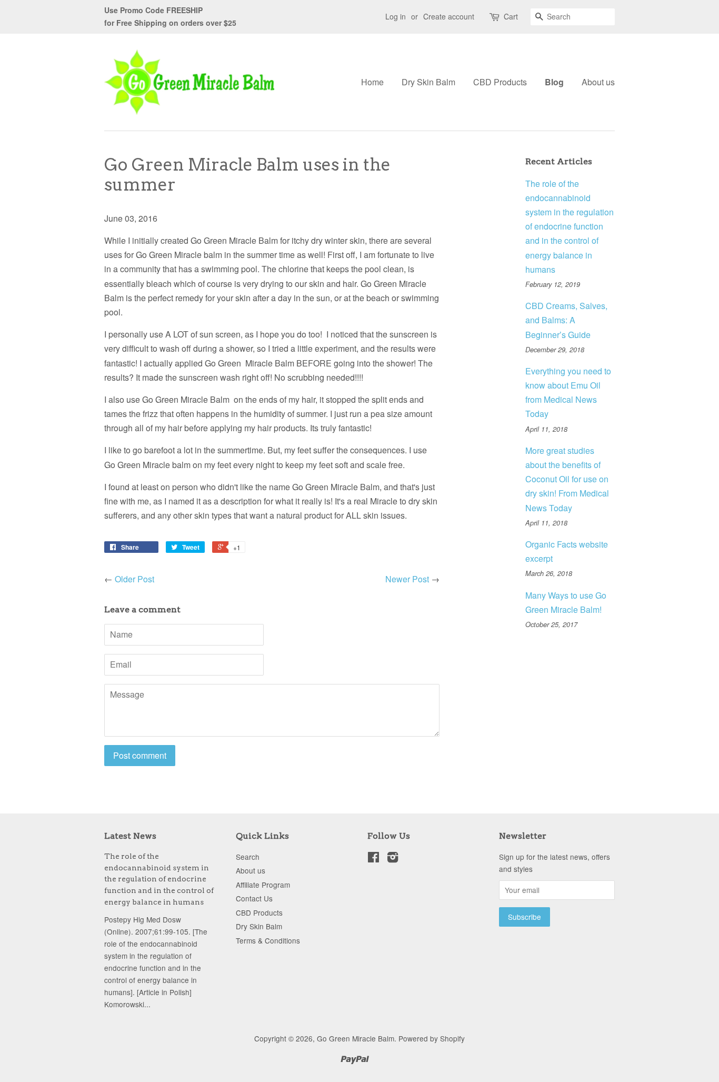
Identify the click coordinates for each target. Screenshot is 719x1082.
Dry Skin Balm (428, 82)
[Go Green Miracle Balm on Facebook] (373, 858)
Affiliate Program (263, 884)
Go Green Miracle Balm (355, 1038)
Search (247, 856)
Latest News (130, 836)
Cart (511, 16)
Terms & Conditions (268, 940)
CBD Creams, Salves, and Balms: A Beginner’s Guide (566, 320)
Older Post (134, 579)
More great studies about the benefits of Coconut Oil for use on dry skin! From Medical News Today (567, 479)
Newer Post (407, 579)
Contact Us (254, 898)
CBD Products (500, 82)
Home (372, 82)
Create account (448, 16)
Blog (554, 82)
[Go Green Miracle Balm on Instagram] (392, 858)
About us (598, 82)
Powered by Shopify (431, 1038)
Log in (395, 16)
